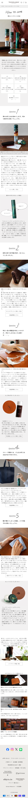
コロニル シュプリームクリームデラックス (18, 153)
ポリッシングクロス (11, 152)
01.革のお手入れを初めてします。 (7, 78)
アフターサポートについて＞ (18, 758)
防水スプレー (9, 163)
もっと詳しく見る (14, 189)
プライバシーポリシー (8, 768)
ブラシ (19, 162)
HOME (2, 6)
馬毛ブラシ (3, 152)
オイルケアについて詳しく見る (14, 311)
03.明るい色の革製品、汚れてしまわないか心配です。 (7, 88)
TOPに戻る (23, 768)
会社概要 (15, 762)
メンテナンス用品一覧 (14, 663)
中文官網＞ (19, 786)
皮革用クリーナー (7, 421)
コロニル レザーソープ (8, 374)
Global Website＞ (11, 786)
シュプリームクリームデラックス (11, 607)
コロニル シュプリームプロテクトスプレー (13, 221)
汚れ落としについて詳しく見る (14, 436)
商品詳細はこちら (14, 315)
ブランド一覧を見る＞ (14, 782)
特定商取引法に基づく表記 (14, 765)
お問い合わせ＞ (6, 758)
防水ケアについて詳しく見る (14, 575)
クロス (15, 162)
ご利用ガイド (8, 762)
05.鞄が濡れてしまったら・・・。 (14, 97)
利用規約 (17, 768)
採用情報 (20, 762)
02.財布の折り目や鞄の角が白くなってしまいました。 (20, 79)
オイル (2, 163)
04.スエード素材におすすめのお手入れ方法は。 (20, 88)
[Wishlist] (23, 2)
